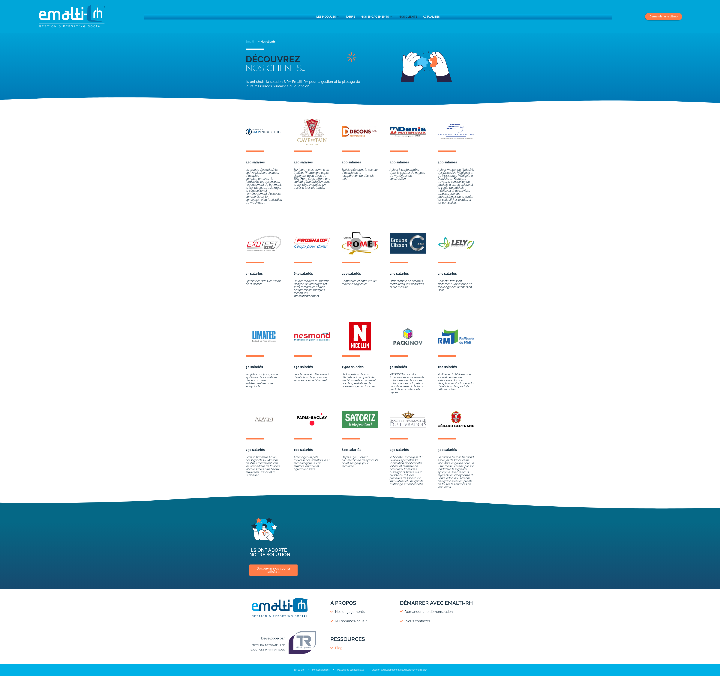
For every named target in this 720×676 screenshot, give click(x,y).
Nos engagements (375, 16)
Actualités (431, 16)
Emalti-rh (251, 41)
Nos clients (408, 16)
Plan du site (298, 670)
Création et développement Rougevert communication (399, 670)
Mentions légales (321, 670)
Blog (337, 648)
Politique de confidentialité (350, 670)
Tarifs (350, 16)
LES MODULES (326, 16)
